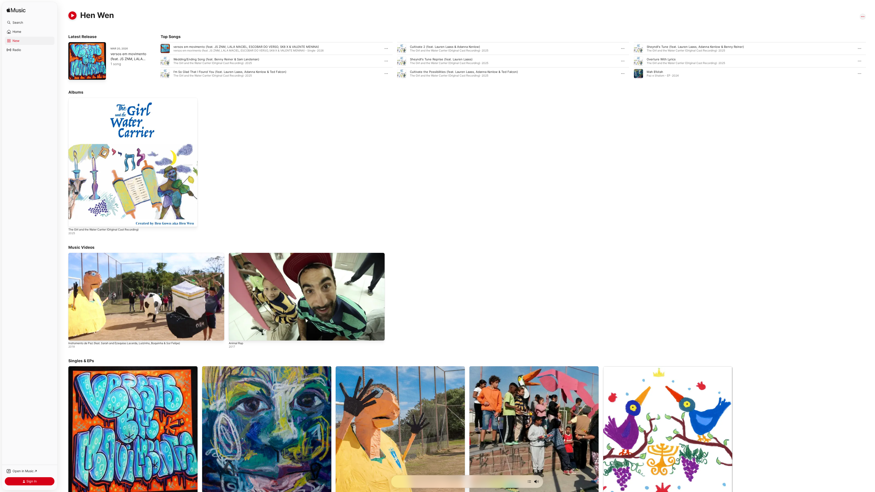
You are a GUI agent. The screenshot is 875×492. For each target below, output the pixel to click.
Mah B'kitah (655, 72)
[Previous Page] (156, 61)
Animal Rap (236, 343)
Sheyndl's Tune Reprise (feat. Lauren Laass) (441, 59)
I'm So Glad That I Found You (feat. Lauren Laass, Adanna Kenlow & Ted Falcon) (229, 72)
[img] (16, 10)
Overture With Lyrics (661, 59)
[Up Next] (529, 481)
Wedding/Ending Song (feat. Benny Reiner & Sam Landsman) (216, 59)
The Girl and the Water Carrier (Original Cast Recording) (107, 99)
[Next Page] (870, 61)
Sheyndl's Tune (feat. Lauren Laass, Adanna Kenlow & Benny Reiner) (695, 47)
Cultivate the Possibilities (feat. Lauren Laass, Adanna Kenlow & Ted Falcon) (464, 72)
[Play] (72, 15)
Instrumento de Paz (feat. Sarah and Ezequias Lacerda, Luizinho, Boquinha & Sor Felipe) (124, 343)
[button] (29, 22)
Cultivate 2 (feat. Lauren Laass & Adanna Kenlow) (445, 47)
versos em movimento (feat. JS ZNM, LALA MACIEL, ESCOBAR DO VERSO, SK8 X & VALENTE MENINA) (246, 47)
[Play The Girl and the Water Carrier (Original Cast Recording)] (74, 221)
